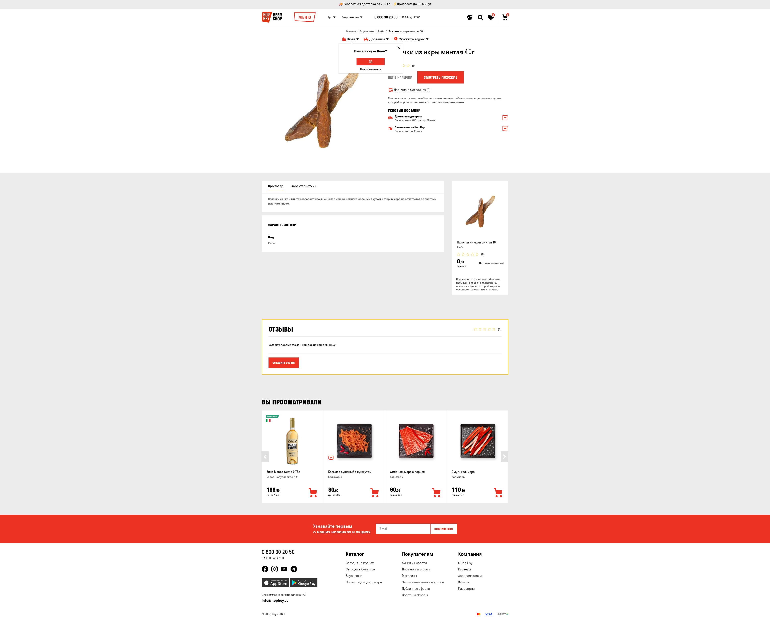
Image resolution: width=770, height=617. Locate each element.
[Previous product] (265, 456)
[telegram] (294, 569)
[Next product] (504, 456)
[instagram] (274, 569)
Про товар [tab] (275, 186)
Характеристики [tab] (303, 186)
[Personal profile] (470, 17)
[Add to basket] (313, 493)
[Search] (480, 17)
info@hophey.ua (275, 600)
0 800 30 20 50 (386, 17)
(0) (414, 65)
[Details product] (480, 211)
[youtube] (284, 569)
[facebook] (265, 569)
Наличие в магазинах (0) (412, 90)
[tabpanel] (322, 108)
